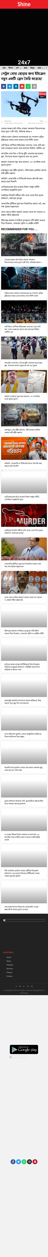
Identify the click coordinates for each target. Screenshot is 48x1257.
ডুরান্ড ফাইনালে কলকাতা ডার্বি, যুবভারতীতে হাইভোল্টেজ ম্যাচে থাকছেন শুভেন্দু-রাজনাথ (23, 802)
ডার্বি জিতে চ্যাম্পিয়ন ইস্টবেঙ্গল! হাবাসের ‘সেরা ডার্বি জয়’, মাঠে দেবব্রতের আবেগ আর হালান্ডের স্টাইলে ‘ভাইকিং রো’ (23, 147)
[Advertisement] (24, 34)
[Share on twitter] (9, 86)
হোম (4, 68)
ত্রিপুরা (32, 68)
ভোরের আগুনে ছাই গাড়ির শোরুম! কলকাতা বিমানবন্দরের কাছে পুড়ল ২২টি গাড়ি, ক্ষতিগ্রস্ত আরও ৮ (23, 130)
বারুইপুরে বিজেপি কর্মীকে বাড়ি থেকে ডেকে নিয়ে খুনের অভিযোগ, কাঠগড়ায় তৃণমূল (22, 197)
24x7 (24, 62)
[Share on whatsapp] (28, 86)
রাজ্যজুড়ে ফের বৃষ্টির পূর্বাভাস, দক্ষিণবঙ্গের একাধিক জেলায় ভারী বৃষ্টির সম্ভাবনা (23, 172)
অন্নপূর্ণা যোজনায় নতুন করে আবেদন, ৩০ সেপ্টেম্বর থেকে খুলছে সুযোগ (23, 163)
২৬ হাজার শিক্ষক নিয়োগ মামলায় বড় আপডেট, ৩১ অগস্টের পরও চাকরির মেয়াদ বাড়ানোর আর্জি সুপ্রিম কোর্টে (22, 837)
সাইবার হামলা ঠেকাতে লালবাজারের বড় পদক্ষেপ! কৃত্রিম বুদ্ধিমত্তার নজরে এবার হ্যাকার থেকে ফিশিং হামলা (22, 138)
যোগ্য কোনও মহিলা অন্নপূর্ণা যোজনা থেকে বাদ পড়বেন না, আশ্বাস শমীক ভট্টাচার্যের (23, 213)
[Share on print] (34, 86)
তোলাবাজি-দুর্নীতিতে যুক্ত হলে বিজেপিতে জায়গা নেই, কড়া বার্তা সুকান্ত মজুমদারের (23, 205)
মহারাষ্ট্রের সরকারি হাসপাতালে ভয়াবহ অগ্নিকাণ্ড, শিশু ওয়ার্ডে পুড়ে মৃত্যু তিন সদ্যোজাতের (22, 702)
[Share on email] (22, 86)
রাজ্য (25, 68)
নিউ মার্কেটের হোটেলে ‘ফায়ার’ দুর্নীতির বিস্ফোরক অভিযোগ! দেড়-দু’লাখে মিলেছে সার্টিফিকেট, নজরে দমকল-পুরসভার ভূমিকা (22, 873)
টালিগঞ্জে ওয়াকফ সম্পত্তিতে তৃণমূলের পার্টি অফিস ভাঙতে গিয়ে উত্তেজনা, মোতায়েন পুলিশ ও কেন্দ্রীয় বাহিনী (23, 222)
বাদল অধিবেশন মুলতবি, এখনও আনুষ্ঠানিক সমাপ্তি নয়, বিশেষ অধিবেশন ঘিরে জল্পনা (23, 735)
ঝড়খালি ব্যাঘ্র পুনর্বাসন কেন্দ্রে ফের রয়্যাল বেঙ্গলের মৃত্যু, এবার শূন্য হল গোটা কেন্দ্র (23, 769)
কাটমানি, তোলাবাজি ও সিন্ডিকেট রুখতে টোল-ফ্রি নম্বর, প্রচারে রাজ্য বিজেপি (22, 180)
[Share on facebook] (3, 86)
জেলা (39, 68)
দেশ (17, 68)
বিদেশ (10, 68)
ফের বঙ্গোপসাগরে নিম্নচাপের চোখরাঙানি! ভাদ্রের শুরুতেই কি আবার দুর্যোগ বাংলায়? (21, 908)
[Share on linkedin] (15, 86)
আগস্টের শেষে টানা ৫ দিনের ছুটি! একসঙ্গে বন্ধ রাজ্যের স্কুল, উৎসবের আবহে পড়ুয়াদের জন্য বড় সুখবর (22, 155)
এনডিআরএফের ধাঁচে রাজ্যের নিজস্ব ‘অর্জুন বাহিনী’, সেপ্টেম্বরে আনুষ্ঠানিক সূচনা (20, 188)
